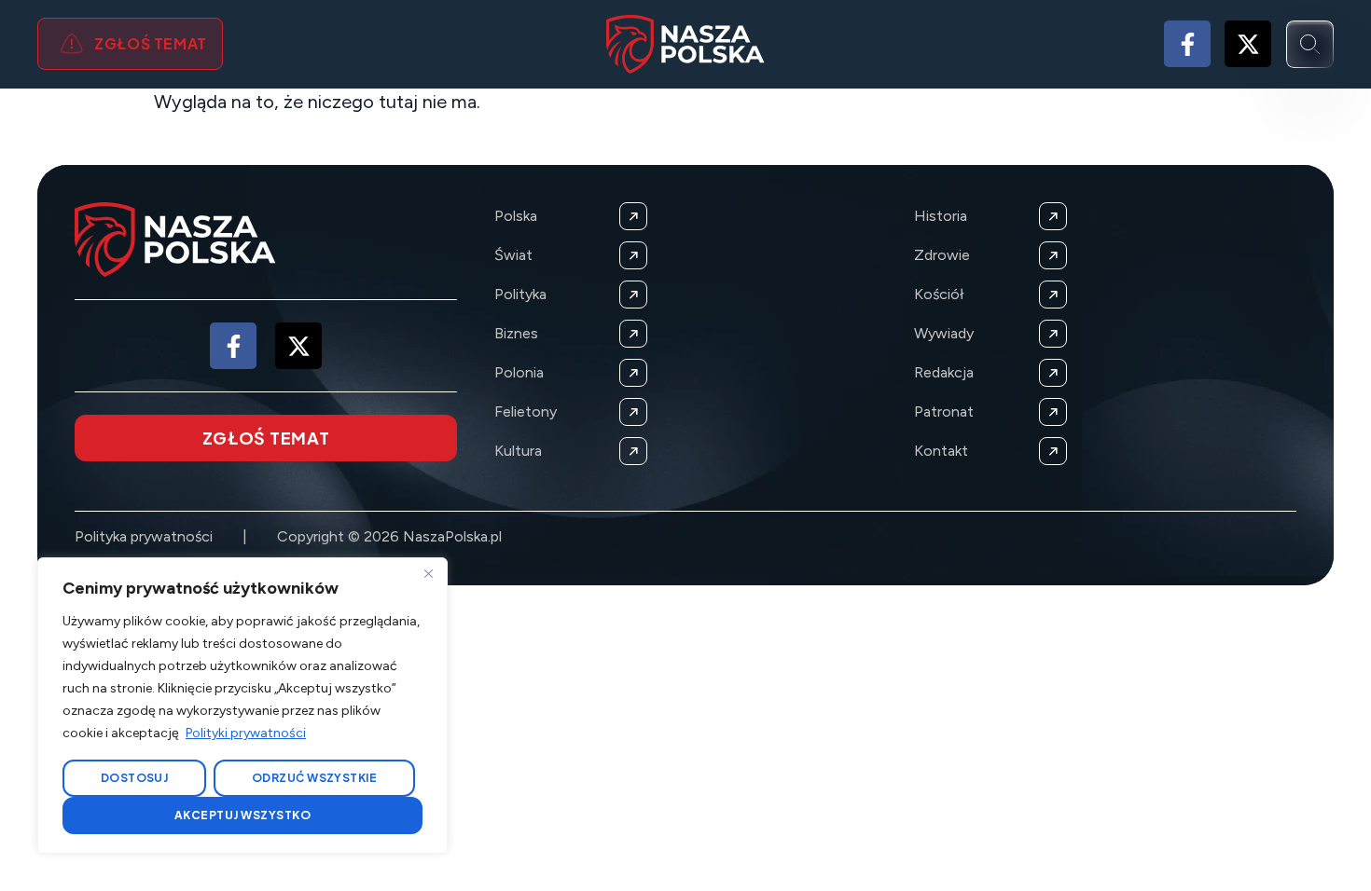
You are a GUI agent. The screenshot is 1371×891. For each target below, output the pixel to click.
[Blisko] (428, 573)
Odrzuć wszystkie (315, 778)
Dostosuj (135, 778)
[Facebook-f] (1187, 44)
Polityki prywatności (246, 733)
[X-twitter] (1248, 44)
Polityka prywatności (144, 536)
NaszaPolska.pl (452, 536)
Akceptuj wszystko (242, 815)
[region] (242, 705)
